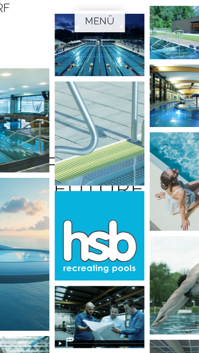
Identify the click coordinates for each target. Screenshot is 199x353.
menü (99, 20)
